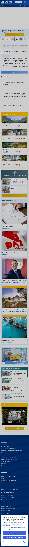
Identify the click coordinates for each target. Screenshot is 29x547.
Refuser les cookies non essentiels (14, 537)
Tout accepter (14, 533)
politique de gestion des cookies (11, 527)
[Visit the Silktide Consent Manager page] (24, 542)
